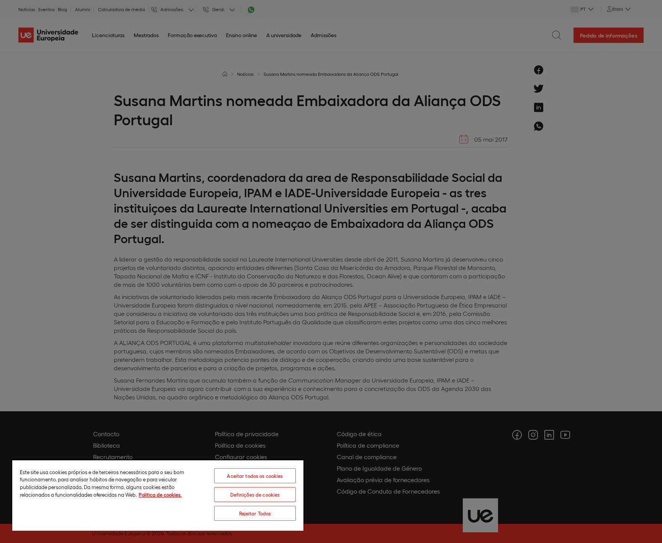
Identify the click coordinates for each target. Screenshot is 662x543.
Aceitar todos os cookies (255, 476)
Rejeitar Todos (255, 513)
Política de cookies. (160, 494)
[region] (157, 495)
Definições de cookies (255, 494)
